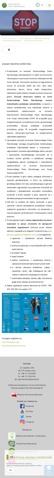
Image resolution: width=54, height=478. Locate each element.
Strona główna (25, 38)
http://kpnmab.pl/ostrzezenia (13, 346)
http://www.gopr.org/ (10, 342)
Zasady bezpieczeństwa (33, 40)
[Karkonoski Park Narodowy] (13, 4)
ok (10, 470)
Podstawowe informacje (12, 40)
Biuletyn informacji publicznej (29, 395)
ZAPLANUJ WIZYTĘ (41, 38)
